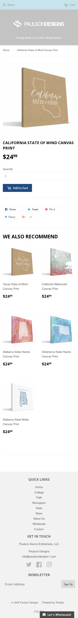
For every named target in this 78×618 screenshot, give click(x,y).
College (39, 492)
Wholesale (39, 524)
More (39, 513)
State (39, 508)
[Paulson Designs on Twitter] (29, 566)
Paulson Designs (29, 602)
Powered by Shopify (53, 602)
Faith (39, 497)
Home (6, 50)
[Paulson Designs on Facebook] (39, 566)
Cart (72, 5)
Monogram (39, 503)
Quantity (8, 169)
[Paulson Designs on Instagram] (49, 566)
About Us (39, 518)
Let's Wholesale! (58, 614)
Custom (39, 529)
